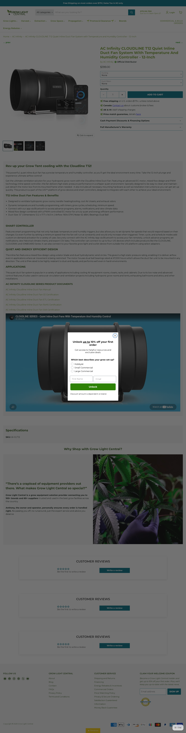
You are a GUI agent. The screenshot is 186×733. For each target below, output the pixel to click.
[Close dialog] (115, 335)
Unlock (93, 386)
